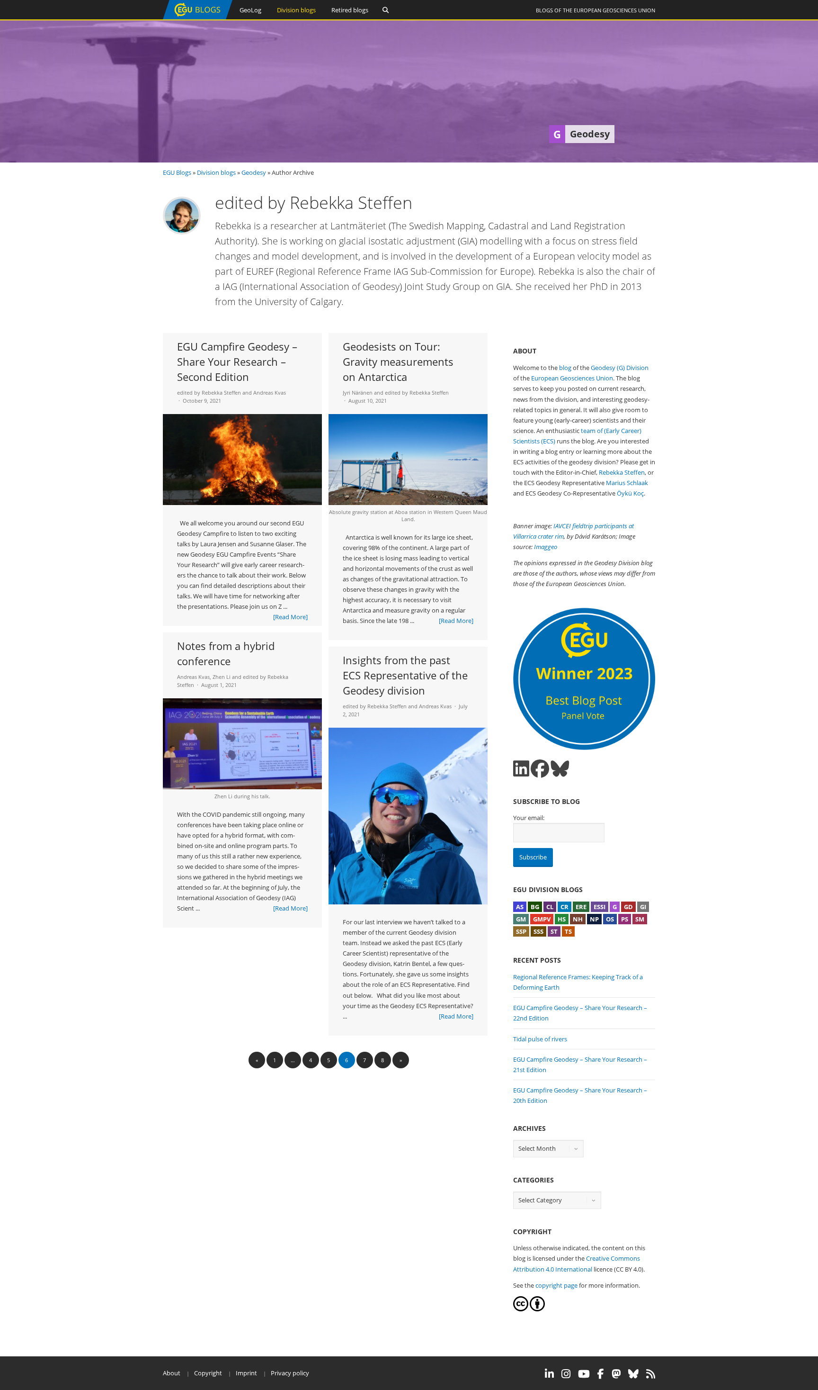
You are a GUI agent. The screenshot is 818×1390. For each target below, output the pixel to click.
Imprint (246, 1373)
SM (639, 919)
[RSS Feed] (650, 1374)
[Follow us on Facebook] (540, 768)
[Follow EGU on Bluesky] (633, 1374)
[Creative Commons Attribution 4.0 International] (520, 1309)
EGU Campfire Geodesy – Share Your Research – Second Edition (237, 361)
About (171, 1373)
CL (549, 907)
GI (643, 907)
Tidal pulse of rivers (540, 1039)
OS (610, 919)
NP (594, 919)
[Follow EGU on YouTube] (584, 1374)
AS (520, 907)
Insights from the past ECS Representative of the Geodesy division (405, 675)
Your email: (528, 817)
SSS (538, 931)
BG (535, 907)
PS (624, 919)
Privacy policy (290, 1373)
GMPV (542, 919)
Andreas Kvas (269, 392)
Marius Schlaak (627, 482)
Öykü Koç (630, 493)
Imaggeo (545, 546)
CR (564, 907)
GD (628, 907)
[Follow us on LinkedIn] (521, 768)
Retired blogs (349, 10)
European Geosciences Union (614, 10)
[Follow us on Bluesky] (560, 768)
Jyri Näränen (358, 392)
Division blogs (296, 10)
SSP (521, 931)
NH (578, 919)
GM (521, 919)
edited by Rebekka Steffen (209, 392)
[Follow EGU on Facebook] (600, 1374)
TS (568, 931)
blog (565, 367)
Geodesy (253, 172)
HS (562, 919)
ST (554, 931)
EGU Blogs (177, 172)
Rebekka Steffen (622, 472)
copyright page (556, 1285)
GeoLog (250, 10)
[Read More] (290, 617)
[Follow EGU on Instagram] (565, 1374)
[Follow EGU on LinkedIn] (549, 1374)
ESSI (599, 907)
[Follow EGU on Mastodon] (616, 1374)
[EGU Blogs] (197, 17)
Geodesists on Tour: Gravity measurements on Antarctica (398, 361)
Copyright (208, 1373)
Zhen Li (222, 676)
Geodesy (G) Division (620, 367)
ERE (581, 907)
